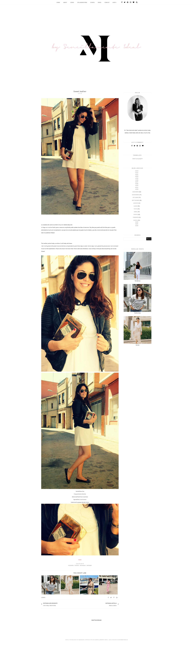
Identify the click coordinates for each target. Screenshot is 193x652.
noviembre (135, 194)
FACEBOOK (71, 565)
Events (92, 2)
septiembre (136, 200)
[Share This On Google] (117, 597)
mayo (135, 209)
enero (135, 220)
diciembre (135, 192)
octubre (136, 197)
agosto (135, 203)
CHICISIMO (89, 565)
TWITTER (76, 565)
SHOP (114, 2)
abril (136, 211)
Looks (72, 2)
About (65, 2)
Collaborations (82, 2)
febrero (136, 217)
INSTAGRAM (83, 565)
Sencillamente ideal (101, 639)
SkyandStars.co (123, 639)
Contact (107, 2)
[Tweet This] (111, 597)
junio (135, 206)
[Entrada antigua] (105, 604)
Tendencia (137, 281)
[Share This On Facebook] (108, 597)
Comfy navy (137, 313)
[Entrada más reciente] (58, 604)
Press (99, 2)
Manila (137, 345)
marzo (135, 214)
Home (58, 2)
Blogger (81, 639)
